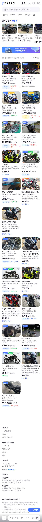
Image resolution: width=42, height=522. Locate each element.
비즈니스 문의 (6, 506)
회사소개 (4, 509)
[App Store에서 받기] (12, 447)
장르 (33, 518)
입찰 (34, 22)
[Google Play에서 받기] (29, 447)
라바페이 (20, 22)
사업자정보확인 (6, 488)
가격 (27, 518)
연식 (22, 518)
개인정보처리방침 (7, 494)
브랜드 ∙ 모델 (14, 518)
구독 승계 (27, 22)
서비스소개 (5, 503)
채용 (3, 512)
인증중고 (5, 22)
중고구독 (12, 22)
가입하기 (36, 16)
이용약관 (4, 491)
